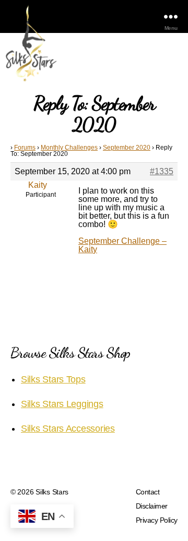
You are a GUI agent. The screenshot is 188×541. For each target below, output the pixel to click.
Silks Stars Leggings (62, 404)
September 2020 (126, 147)
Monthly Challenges (69, 147)
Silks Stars (52, 492)
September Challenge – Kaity (122, 245)
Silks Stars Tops (53, 379)
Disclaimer (152, 506)
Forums (25, 147)
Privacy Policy (157, 520)
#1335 (161, 171)
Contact (148, 492)
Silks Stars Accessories (68, 428)
